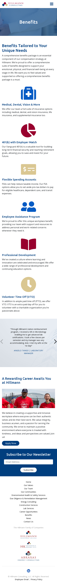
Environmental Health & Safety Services (28, 495)
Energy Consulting (28, 502)
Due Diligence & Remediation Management (28, 498)
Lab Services (28, 508)
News (28, 518)
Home (28, 482)
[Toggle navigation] (51, 4)
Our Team (28, 488)
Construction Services (28, 505)
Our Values (28, 485)
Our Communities (28, 492)
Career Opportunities (29, 511)
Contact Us (28, 521)
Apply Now (10, 443)
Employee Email (21, 579)
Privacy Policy (36, 579)
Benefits (28, 515)
